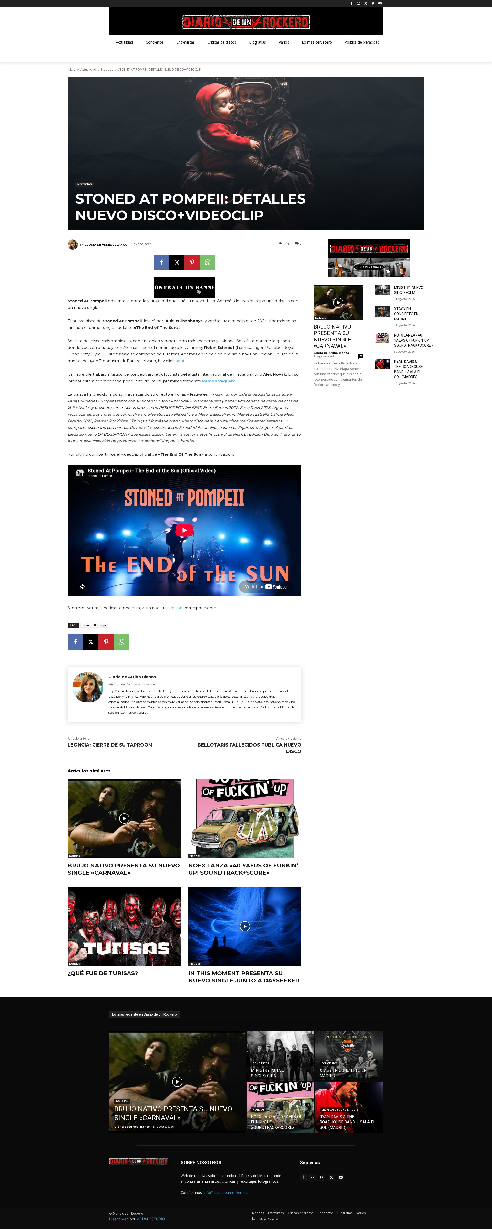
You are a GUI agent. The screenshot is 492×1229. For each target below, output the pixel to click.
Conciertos (261, 1063)
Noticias (107, 69)
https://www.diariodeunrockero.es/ (131, 684)
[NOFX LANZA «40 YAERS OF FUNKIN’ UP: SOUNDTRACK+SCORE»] (244, 818)
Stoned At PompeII (95, 625)
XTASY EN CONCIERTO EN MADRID (406, 314)
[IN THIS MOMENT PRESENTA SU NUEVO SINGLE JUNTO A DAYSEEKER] (244, 926)
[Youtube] (380, 4)
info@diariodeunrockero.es (226, 1192)
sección (175, 607)
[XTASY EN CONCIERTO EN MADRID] (382, 311)
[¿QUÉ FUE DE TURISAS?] (124, 926)
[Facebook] (351, 4)
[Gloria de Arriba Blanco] (73, 244)
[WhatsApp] (207, 262)
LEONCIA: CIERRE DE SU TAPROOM (110, 745)
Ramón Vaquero (219, 381)
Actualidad (88, 69)
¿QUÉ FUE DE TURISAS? (103, 973)
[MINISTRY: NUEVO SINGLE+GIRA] (382, 290)
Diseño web (119, 1219)
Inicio (71, 69)
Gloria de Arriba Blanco (105, 244)
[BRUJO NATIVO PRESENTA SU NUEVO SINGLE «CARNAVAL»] (124, 818)
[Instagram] (359, 4)
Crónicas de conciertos (338, 1109)
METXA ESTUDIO (150, 1219)
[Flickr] (312, 1177)
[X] (366, 4)
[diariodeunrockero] (246, 22)
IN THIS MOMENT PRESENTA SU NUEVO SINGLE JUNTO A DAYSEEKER (243, 977)
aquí (180, 360)
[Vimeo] (373, 4)
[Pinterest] (192, 262)
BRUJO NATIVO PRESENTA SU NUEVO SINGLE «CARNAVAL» (124, 869)
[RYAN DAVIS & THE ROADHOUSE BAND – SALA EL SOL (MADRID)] (382, 364)
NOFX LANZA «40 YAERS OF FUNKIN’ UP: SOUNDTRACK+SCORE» (243, 869)
